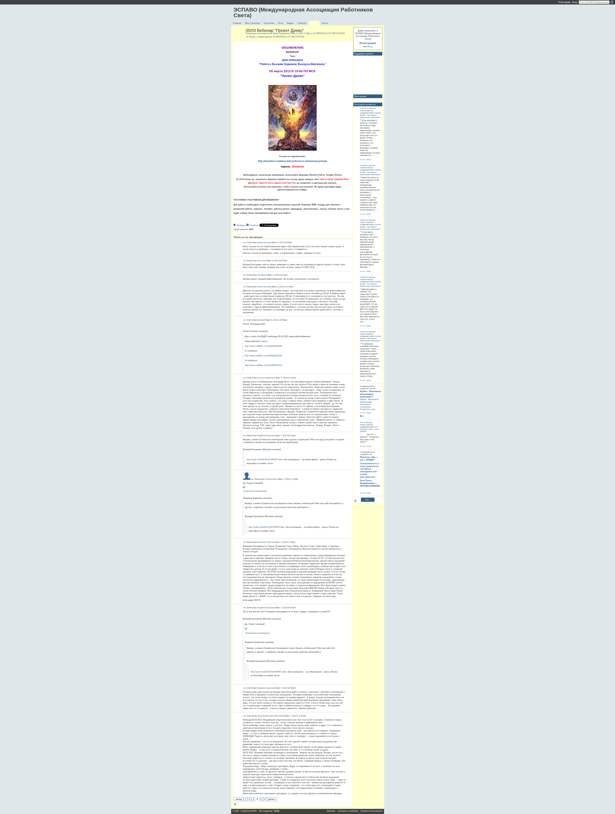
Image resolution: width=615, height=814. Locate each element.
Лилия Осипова (264, 242)
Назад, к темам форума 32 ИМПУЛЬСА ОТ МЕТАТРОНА (276, 37)
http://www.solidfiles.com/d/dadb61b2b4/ (263, 346)
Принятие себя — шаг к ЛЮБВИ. (369, 458)
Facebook (254, 225)
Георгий (363, 108)
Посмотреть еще (367, 409)
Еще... (367, 500)
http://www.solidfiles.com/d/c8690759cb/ (263, 365)
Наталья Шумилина (266, 378)
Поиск (612, 2)
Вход (574, 2)
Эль (361, 422)
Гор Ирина (262, 275)
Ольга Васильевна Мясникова (270, 716)
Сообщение (365, 407)
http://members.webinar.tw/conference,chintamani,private (292, 161)
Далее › (272, 799)
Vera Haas (261, 260)
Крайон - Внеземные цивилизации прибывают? (370, 394)
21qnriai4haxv (271, 479)
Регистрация (564, 2)
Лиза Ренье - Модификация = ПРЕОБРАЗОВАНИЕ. (370, 484)
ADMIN (253, 811)
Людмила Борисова (266, 435)
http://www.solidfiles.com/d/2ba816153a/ (263, 355)
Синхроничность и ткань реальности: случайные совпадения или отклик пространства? (369, 470)
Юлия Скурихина (281, 33)
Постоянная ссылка (244, 242)
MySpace (241, 225)
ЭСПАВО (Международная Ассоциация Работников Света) (303, 12)
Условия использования (371, 811)
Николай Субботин (266, 542)
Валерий (261, 320)
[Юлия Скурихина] (239, 37)
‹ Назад (238, 799)
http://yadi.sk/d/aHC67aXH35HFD (262, 459)
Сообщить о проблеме (348, 811)
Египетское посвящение (255, 491)
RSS (235, 804)
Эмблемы (331, 811)
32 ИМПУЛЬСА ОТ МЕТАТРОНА (329, 33)
